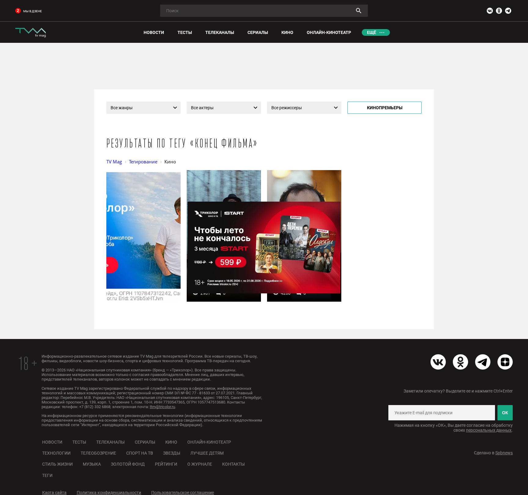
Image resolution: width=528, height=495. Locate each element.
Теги (47, 475)
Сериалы (145, 442)
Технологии (56, 453)
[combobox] (143, 108)
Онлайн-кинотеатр (209, 442)
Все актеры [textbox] (202, 107)
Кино (171, 442)
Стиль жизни (57, 464)
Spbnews (504, 452)
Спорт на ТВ (139, 453)
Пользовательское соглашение (182, 492)
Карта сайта (54, 492)
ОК (505, 412)
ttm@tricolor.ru (162, 406)
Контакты (233, 464)
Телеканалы (110, 442)
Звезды (171, 453)
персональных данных (489, 430)
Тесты (79, 442)
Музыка (92, 464)
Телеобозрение (98, 453)
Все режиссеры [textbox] (286, 107)
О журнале (199, 464)
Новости (52, 442)
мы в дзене (32, 11)
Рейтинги (166, 464)
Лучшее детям (207, 453)
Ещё (371, 32)
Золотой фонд (128, 464)
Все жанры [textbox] (122, 107)
